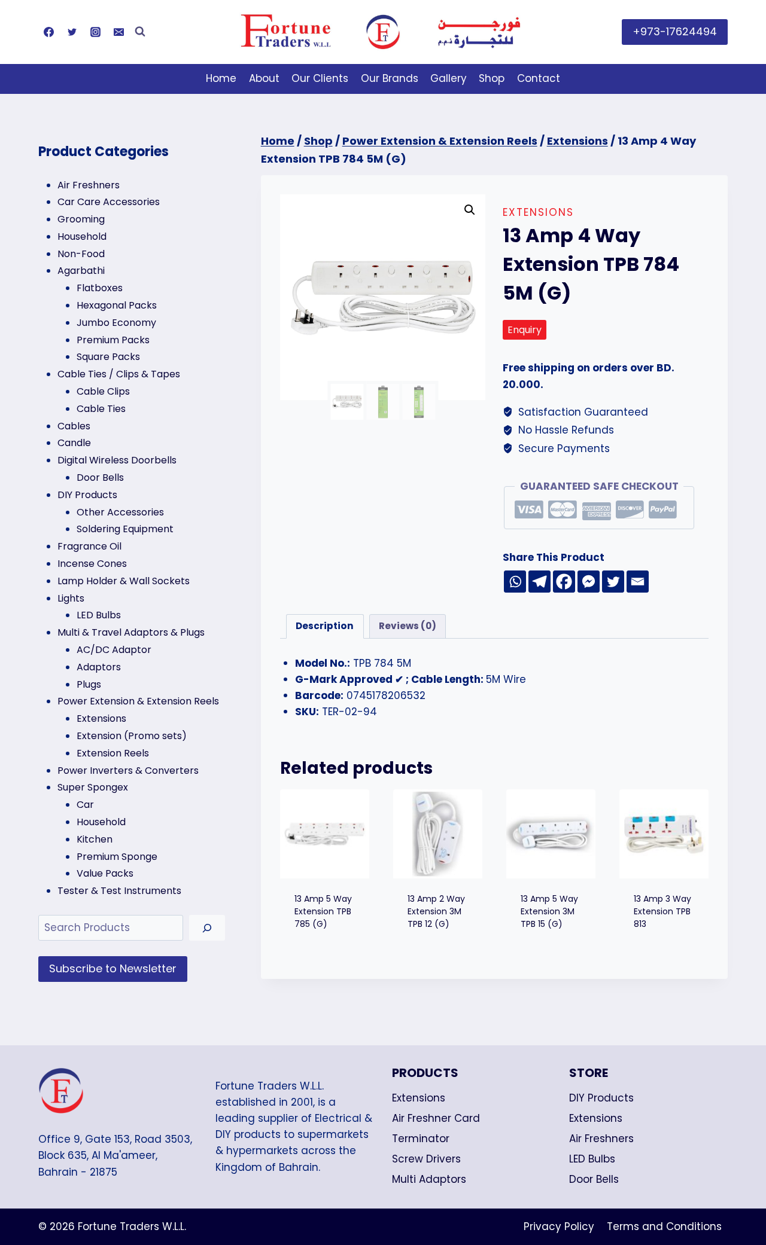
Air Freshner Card (436, 1118)
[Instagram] (95, 32)
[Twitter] (72, 32)
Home (221, 78)
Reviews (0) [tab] (407, 626)
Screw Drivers (426, 1159)
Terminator (420, 1138)
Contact (538, 78)
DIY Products (601, 1098)
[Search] (207, 928)
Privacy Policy (559, 1226)
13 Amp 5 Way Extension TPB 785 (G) (323, 911)
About (264, 78)
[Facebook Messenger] (588, 581)
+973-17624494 (675, 31)
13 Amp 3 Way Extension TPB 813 (662, 911)
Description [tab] (325, 626)
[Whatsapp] (515, 581)
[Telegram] (539, 581)
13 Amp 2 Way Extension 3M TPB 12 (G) (436, 911)
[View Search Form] (140, 31)
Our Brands (389, 78)
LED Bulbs (592, 1159)
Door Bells (594, 1179)
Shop (491, 78)
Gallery (448, 78)
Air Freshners (601, 1138)
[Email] (118, 32)
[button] (470, 210)
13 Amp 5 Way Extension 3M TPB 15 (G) (549, 911)
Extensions (538, 212)
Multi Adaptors (429, 1179)
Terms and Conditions (664, 1226)
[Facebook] (48, 32)
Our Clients (319, 78)
